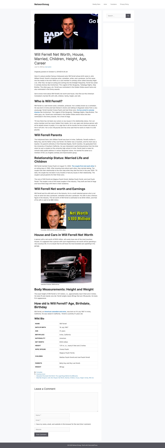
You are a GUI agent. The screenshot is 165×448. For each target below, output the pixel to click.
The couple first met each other (83, 166)
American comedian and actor (55, 311)
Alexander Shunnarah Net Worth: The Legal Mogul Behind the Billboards (57, 376)
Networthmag (41, 4)
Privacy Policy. (124, 4)
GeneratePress (92, 445)
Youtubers (113, 4)
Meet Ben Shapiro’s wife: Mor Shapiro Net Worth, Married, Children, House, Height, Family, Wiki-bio (65, 378)
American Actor (40, 374)
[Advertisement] (119, 57)
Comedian (39, 372)
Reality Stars (96, 4)
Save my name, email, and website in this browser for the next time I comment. (63, 424)
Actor (105, 4)
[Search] (128, 16)
